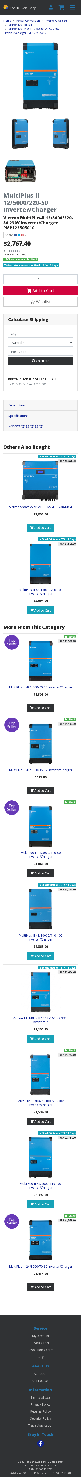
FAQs (41, 1357)
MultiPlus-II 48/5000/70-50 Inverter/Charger (40, 687)
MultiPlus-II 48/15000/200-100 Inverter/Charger (41, 592)
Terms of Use (41, 1397)
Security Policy (40, 1418)
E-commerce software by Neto (40, 1465)
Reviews (14, 426)
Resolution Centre (40, 1350)
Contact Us (40, 1380)
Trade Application (40, 1425)
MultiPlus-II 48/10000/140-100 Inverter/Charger (41, 937)
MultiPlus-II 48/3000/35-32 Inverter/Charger (40, 770)
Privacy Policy (40, 1404)
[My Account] (51, 8)
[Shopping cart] (61, 8)
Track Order (40, 1343)
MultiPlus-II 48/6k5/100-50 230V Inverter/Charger (40, 1103)
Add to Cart (42, 290)
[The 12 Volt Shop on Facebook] (40, 1443)
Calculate (42, 361)
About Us (40, 1373)
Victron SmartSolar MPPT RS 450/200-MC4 (40, 507)
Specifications (18, 416)
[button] (40, 302)
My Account (40, 1336)
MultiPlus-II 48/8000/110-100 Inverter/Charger (41, 1186)
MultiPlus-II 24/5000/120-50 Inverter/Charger (40, 855)
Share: (9, 235)
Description (16, 405)
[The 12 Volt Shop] (20, 7)
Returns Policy (40, 1411)
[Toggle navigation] (72, 8)
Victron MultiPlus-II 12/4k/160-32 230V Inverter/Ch (40, 1020)
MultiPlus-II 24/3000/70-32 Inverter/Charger (40, 1266)
